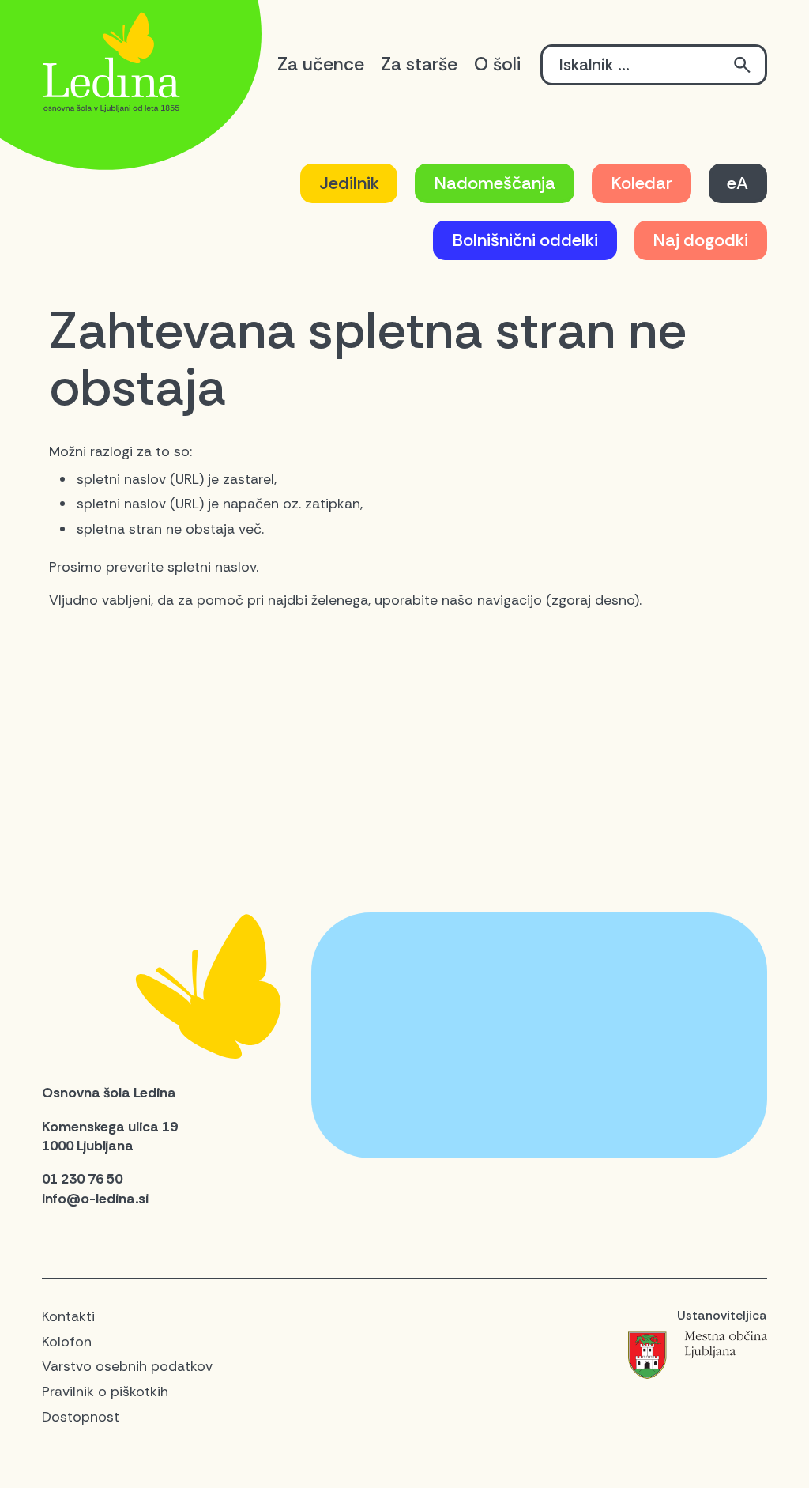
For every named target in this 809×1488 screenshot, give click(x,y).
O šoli (497, 64)
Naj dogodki (700, 239)
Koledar (641, 183)
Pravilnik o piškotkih (105, 1391)
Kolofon (67, 1341)
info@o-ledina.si (95, 1198)
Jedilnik (349, 183)
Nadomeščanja (494, 183)
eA (737, 183)
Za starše (419, 64)
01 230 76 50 (82, 1179)
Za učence (320, 64)
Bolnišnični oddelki (525, 239)
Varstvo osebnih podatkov (127, 1366)
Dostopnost (80, 1417)
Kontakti (68, 1316)
